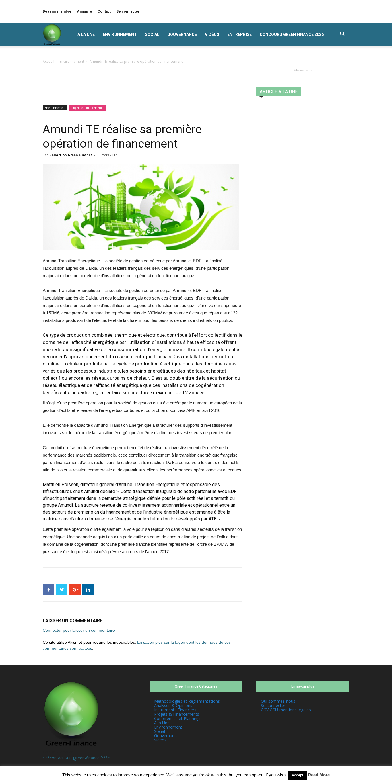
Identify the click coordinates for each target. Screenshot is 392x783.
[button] (342, 35)
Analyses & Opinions (173, 705)
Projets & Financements (176, 714)
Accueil (48, 61)
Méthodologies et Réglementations (187, 701)
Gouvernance (182, 34)
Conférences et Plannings (177, 718)
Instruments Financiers (175, 709)
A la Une (86, 34)
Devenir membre (57, 11)
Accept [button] (297, 775)
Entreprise (239, 34)
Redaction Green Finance (70, 155)
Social (152, 34)
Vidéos (212, 34)
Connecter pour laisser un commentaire (79, 630)
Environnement (120, 34)
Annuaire (84, 11)
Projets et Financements (87, 108)
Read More (319, 774)
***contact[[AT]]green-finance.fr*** (76, 758)
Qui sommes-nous (278, 701)
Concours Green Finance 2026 (292, 34)
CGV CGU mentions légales (286, 709)
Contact (104, 11)
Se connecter (127, 11)
